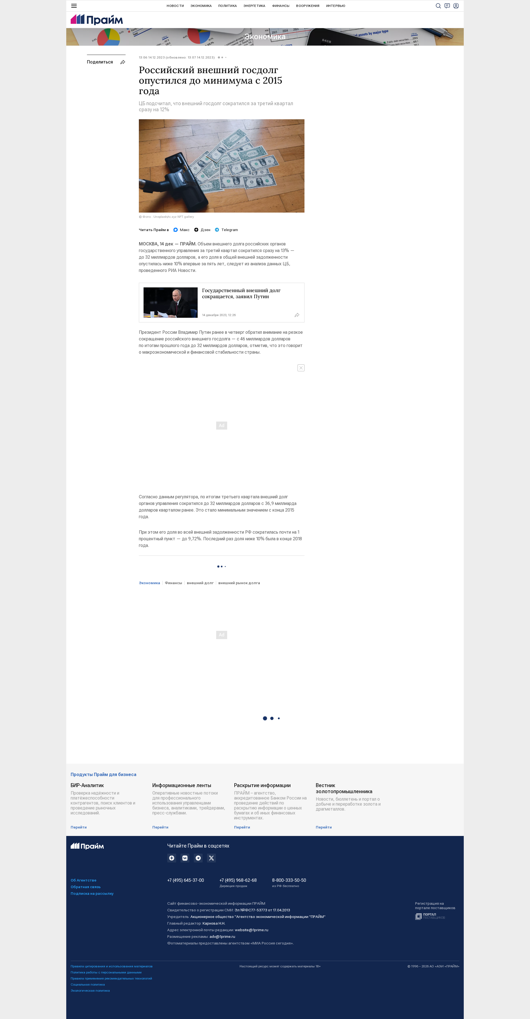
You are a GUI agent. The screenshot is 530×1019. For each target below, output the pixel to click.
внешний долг (200, 583)
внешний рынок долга (239, 583)
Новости (175, 6)
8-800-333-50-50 (289, 883)
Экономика (201, 6)
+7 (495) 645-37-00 (185, 880)
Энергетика (254, 6)
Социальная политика (88, 984)
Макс (185, 229)
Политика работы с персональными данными (106, 972)
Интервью (336, 6)
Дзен (205, 229)
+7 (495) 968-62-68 (238, 883)
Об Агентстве (83, 880)
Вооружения (307, 6)
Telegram (229, 229)
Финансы (281, 6)
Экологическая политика (90, 990)
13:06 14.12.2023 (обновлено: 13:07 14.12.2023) (177, 57)
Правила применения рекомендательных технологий (111, 978)
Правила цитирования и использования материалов (112, 966)
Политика (227, 6)
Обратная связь (86, 887)
